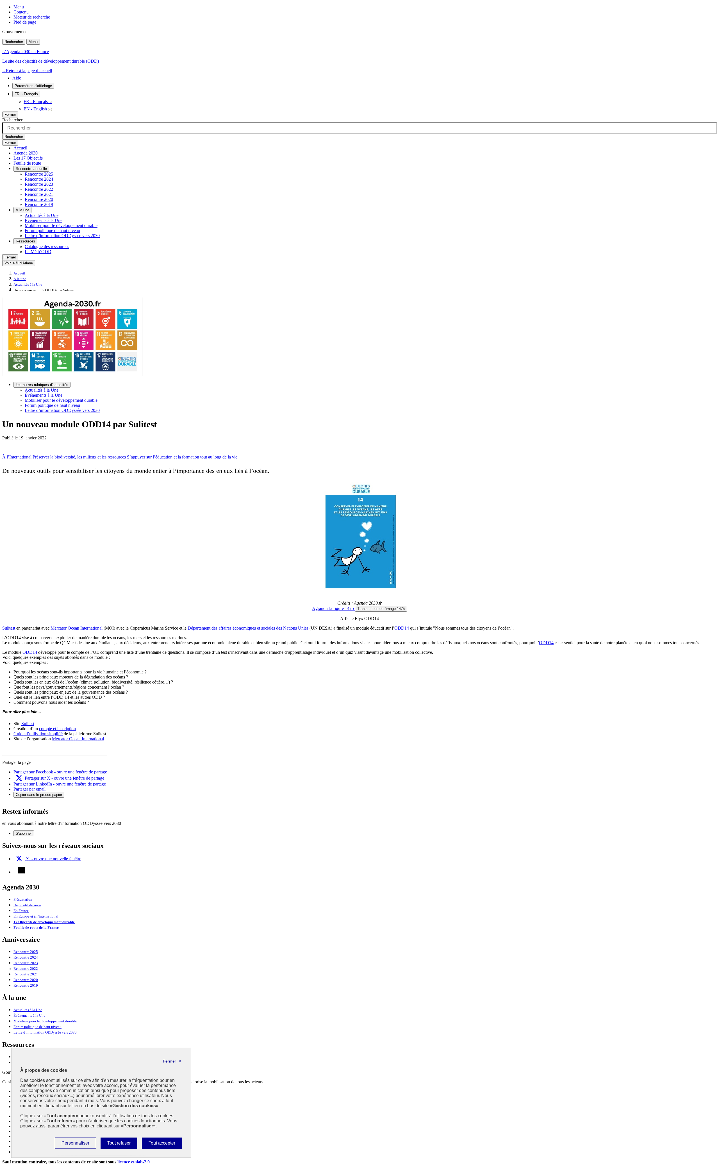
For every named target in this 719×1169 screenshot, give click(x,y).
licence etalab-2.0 (133, 1161)
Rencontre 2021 (39, 194)
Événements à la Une (43, 220)
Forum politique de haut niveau (52, 230)
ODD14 (401, 628)
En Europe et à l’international (35, 916)
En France (21, 911)
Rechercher (13, 42)
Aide (16, 78)
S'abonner (24, 833)
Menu (18, 6)
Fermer (10, 114)
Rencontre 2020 (39, 199)
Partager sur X (64, 778)
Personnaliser (75, 1144)
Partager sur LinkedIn (59, 784)
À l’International (16, 457)
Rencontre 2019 (39, 204)
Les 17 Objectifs (28, 158)
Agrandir (333, 608)
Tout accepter (161, 1144)
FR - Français (36, 101)
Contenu (21, 12)
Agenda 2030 (25, 153)
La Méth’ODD (38, 251)
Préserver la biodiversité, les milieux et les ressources (79, 457)
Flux (21, 870)
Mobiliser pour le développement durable (61, 225)
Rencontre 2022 (39, 189)
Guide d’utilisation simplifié (38, 733)
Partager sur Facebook (60, 772)
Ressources (25, 241)
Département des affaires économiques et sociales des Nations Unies (248, 628)
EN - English (35, 108)
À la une (22, 210)
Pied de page (24, 22)
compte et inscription (57, 728)
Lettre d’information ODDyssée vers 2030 (62, 235)
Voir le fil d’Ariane (18, 263)
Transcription (381, 609)
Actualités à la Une (41, 215)
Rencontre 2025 (39, 174)
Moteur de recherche (31, 17)
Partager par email (29, 789)
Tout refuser (119, 1144)
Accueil (20, 148)
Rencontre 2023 (39, 184)
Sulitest (8, 628)
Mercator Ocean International (77, 628)
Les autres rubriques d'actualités (42, 385)
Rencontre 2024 (39, 179)
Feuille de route (27, 163)
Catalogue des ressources (47, 246)
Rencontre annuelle (31, 169)
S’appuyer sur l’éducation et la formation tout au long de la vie (182, 457)
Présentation (22, 900)
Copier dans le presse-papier (39, 795)
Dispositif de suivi (27, 905)
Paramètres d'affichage (33, 86)
